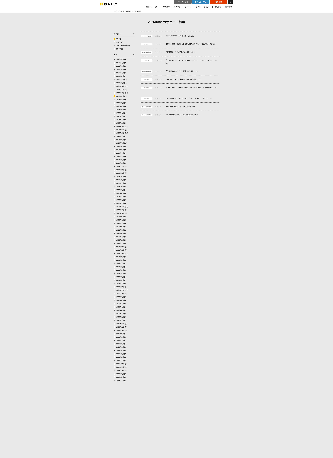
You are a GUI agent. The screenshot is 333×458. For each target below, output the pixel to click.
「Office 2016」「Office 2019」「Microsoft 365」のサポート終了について (191, 89)
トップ (115, 11)
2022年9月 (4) (121, 216)
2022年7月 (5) (121, 223)
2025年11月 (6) (121, 89)
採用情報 (228, 7)
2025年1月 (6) (121, 123)
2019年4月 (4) (121, 350)
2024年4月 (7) (121, 153)
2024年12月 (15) (122, 126)
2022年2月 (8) (121, 240)
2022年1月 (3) (121, 243)
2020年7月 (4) (121, 303)
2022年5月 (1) (121, 230)
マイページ (182, 2)
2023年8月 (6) (121, 180)
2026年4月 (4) (121, 73)
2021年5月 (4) (121, 270)
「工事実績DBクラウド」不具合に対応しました (182, 71)
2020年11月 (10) (122, 290)
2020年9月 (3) (121, 297)
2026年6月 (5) (121, 66)
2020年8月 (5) (121, 300)
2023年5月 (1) (121, 190)
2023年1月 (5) (121, 203)
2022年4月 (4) (121, 233)
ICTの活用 (166, 7)
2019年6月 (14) (121, 344)
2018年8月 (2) (121, 377)
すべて (118, 39)
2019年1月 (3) (121, 360)
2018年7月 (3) (121, 380)
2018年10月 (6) (121, 370)
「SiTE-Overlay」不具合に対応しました (179, 36)
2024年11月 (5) (121, 130)
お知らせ (119, 42)
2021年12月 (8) (121, 247)
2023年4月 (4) (121, 193)
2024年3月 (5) (121, 156)
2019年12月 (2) (121, 324)
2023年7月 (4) (121, 183)
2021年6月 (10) (121, 267)
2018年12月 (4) (121, 364)
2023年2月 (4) (121, 200)
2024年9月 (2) (121, 136)
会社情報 (218, 7)
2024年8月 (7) (121, 140)
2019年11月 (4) (121, 327)
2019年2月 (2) (121, 357)
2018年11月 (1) (121, 367)
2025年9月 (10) (121, 96)
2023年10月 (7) (121, 173)
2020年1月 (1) (121, 320)
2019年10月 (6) (121, 330)
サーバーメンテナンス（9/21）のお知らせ (180, 106)
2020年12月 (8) (121, 287)
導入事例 (177, 7)
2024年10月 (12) (122, 133)
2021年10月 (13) (122, 253)
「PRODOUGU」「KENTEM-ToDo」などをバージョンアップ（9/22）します (191, 61)
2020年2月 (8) (121, 317)
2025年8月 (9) (121, 99)
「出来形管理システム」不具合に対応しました (181, 115)
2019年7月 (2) (121, 340)
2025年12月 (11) (122, 86)
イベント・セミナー (203, 7)
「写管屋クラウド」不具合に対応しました (180, 52)
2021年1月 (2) (121, 283)
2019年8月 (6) (121, 337)
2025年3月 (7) (121, 116)
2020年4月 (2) (121, 310)
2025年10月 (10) (122, 93)
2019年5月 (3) (121, 347)
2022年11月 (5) (121, 210)
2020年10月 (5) (121, 293)
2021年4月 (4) (121, 273)
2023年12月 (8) (121, 166)
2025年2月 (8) (121, 119)
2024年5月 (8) (121, 150)
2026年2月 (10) (121, 79)
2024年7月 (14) (121, 143)
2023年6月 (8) (121, 186)
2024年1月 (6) (121, 163)
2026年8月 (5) (121, 59)
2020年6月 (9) (121, 307)
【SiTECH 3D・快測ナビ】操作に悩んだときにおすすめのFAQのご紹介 (190, 44)
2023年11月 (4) (121, 170)
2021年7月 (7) (121, 263)
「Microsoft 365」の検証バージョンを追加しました (183, 79)
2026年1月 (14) (121, 83)
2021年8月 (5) (121, 260)
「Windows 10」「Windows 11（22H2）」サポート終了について (188, 98)
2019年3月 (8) (121, 354)
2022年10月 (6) (121, 213)
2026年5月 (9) (121, 69)
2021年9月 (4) (121, 257)
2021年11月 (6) (121, 250)
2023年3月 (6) (121, 196)
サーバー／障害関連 (123, 45)
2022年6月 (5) (121, 227)
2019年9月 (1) (121, 334)
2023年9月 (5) (121, 176)
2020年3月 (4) (121, 314)
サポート (188, 7)
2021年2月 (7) (121, 280)
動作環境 (119, 49)
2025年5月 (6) (121, 109)
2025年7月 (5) (121, 103)
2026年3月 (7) (121, 76)
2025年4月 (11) (121, 113)
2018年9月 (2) (121, 374)
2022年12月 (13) (122, 206)
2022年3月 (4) (121, 237)
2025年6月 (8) (121, 106)
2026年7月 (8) (121, 63)
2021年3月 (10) (121, 277)
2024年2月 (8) (121, 160)
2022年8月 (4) (121, 220)
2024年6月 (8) (121, 146)
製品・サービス (152, 7)
